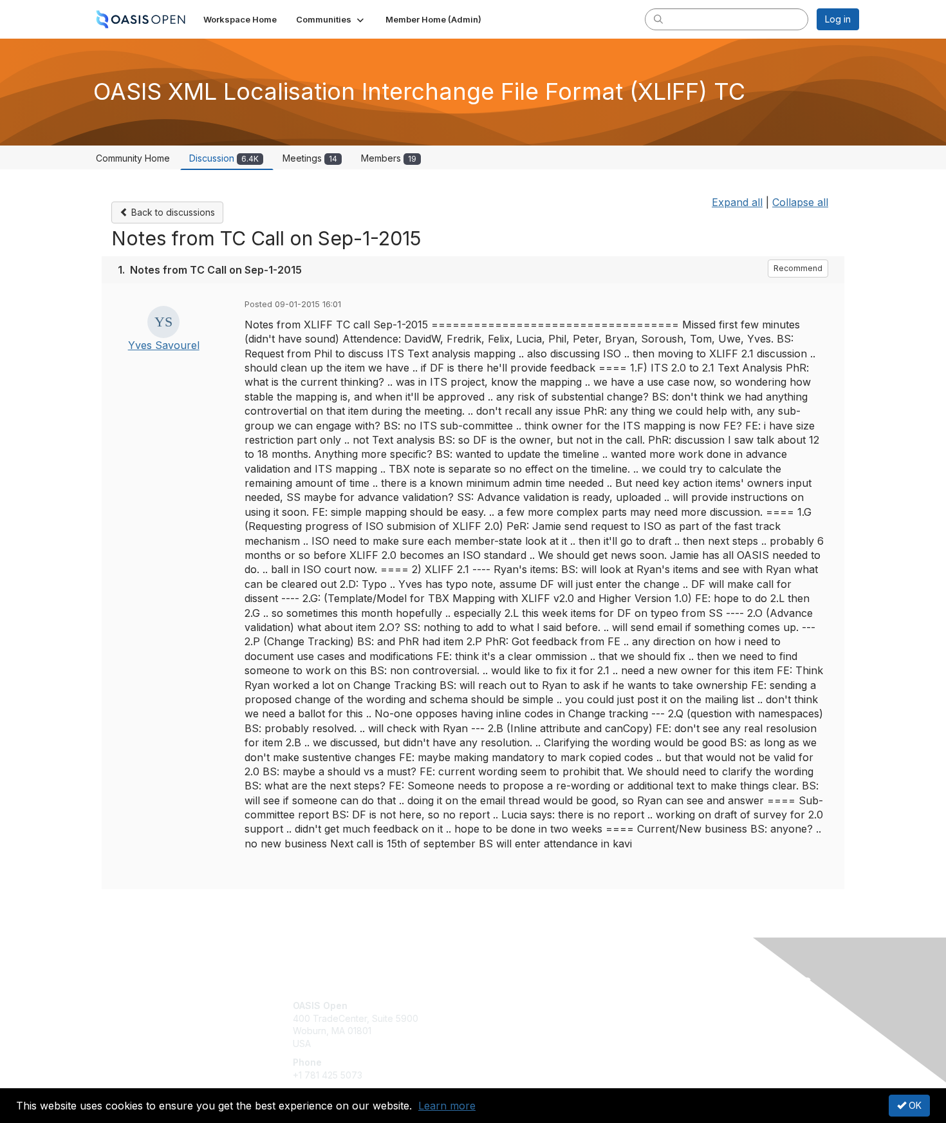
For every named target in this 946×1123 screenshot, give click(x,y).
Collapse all (800, 202)
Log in (838, 19)
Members (388, 158)
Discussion (224, 158)
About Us (683, 1005)
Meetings (310, 158)
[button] (331, 19)
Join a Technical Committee (536, 1043)
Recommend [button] (798, 268)
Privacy (680, 1018)
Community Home (133, 158)
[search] (658, 18)
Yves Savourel (163, 345)
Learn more (447, 1105)
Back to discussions (172, 212)
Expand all (737, 202)
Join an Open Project (523, 1024)
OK (914, 1105)
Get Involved (505, 1005)
